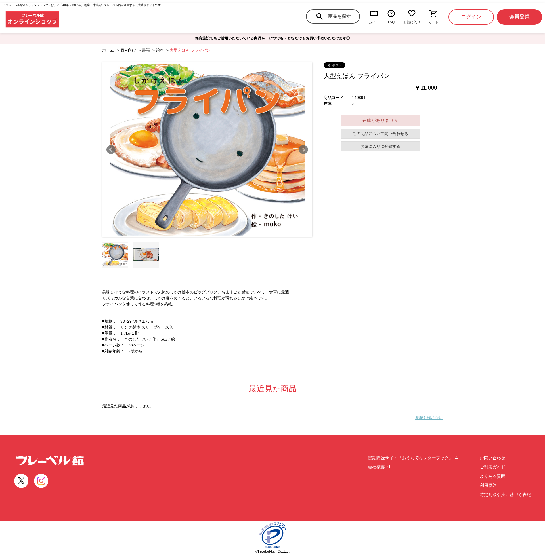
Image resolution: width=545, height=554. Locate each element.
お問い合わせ (492, 457)
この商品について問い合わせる (380, 133)
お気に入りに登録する (380, 146)
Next (303, 149)
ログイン (471, 17)
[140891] (115, 255)
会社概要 (377, 466)
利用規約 (488, 485)
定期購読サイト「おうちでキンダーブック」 (411, 457)
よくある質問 (492, 476)
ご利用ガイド (492, 466)
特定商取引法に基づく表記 (505, 494)
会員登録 (519, 17)
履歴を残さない (429, 417)
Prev (111, 149)
